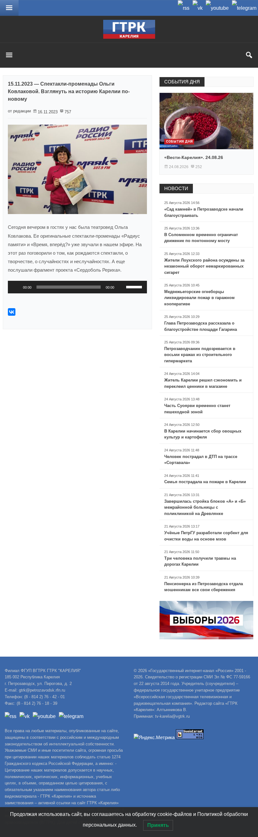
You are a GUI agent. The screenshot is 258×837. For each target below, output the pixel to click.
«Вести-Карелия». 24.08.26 (193, 157)
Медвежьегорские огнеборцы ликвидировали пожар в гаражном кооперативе (199, 297)
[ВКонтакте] (11, 312)
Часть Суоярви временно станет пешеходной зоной (197, 408)
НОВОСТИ (176, 188)
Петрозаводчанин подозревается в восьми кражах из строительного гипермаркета (199, 354)
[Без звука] (121, 287)
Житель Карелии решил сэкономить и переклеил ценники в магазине (203, 383)
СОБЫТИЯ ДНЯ (182, 81)
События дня (179, 141)
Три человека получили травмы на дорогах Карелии (200, 561)
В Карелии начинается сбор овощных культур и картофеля (202, 434)
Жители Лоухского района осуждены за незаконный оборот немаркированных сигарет (204, 266)
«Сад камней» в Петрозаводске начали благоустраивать (203, 212)
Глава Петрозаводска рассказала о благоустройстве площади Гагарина (200, 326)
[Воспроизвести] (16, 287)
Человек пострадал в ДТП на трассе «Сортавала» (200, 459)
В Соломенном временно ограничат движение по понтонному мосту (201, 237)
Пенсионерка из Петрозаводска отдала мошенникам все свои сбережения (203, 586)
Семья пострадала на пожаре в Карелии (205, 481)
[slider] (135, 286)
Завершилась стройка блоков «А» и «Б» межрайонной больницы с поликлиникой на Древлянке (205, 507)
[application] (77, 287)
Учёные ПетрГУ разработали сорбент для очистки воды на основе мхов (206, 535)
